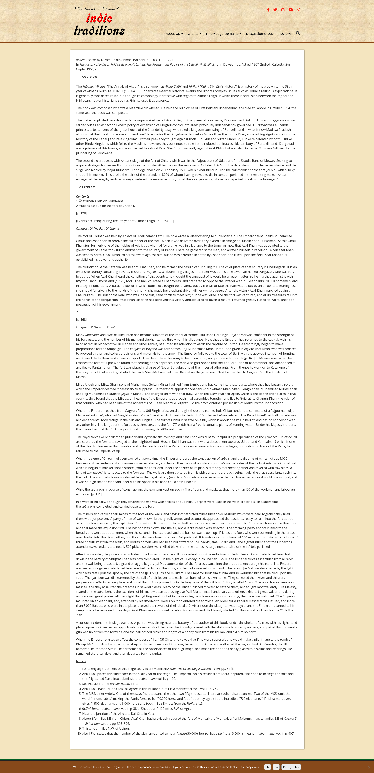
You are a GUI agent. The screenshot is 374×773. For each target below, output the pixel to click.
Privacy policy (291, 767)
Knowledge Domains (222, 34)
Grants (193, 34)
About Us (173, 34)
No (276, 767)
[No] (369, 767)
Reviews (285, 34)
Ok (267, 767)
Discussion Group (260, 34)
